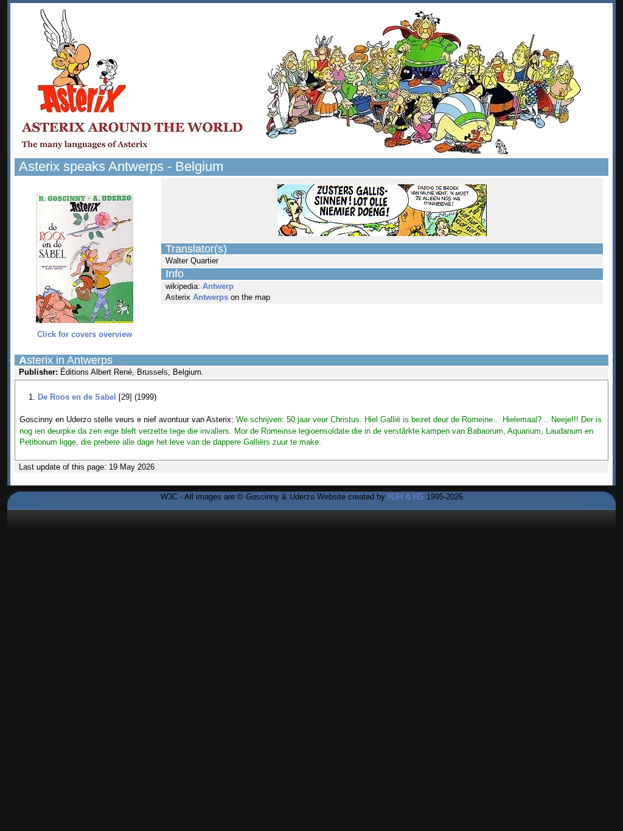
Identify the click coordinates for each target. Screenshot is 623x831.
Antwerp (218, 286)
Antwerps (210, 297)
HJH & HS (406, 496)
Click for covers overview (84, 334)
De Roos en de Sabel (77, 397)
